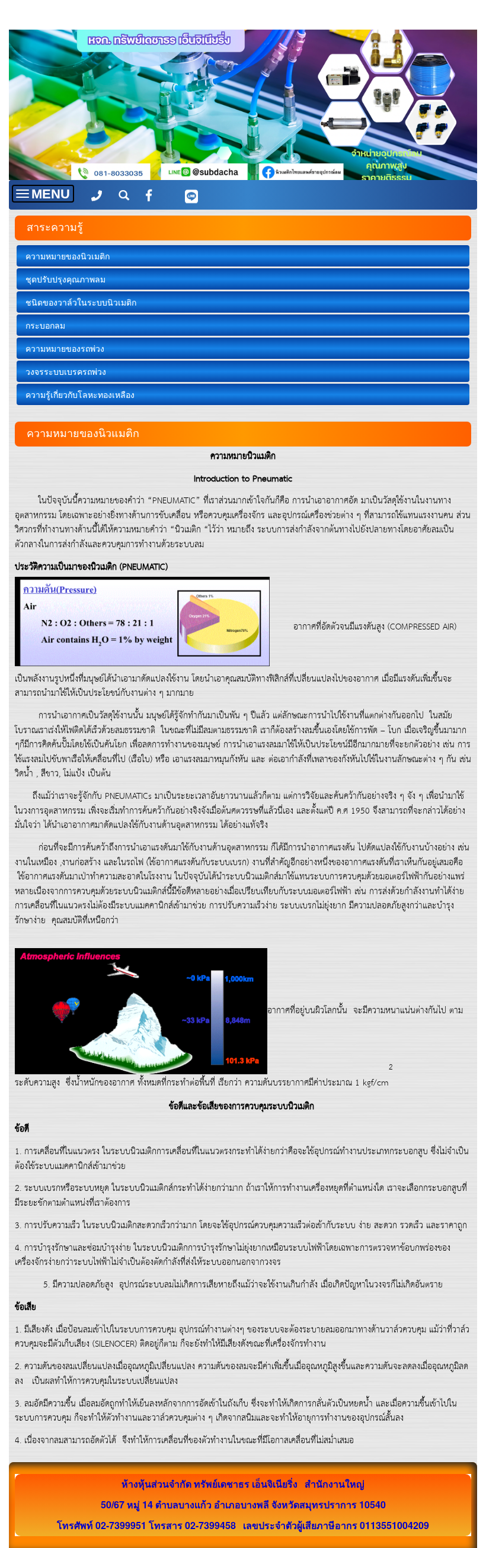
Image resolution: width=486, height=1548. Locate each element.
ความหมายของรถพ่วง (64, 348)
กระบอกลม (45, 325)
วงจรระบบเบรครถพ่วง (65, 371)
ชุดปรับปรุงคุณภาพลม (65, 279)
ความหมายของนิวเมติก (67, 256)
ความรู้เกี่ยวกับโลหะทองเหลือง (80, 394)
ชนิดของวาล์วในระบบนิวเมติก (80, 302)
